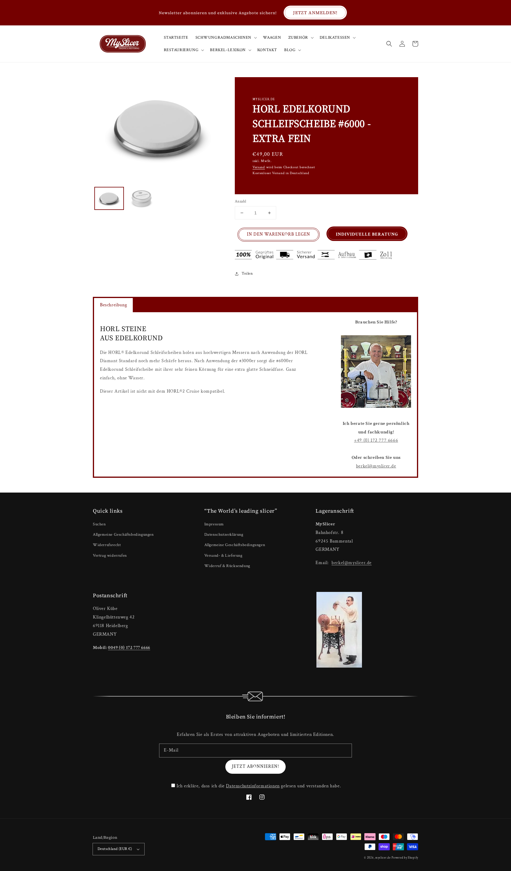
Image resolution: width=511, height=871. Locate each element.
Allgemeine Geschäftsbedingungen (123, 534)
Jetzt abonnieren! (255, 766)
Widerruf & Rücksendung (227, 566)
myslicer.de (383, 858)
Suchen (99, 524)
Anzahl (240, 201)
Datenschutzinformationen (252, 786)
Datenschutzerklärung (223, 534)
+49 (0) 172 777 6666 (376, 440)
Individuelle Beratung (367, 234)
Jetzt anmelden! (315, 12)
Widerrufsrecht (107, 545)
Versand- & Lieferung (223, 555)
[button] (389, 43)
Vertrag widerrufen (110, 555)
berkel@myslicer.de (376, 466)
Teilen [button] (247, 273)
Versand (259, 167)
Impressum (214, 524)
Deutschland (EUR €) (115, 848)
